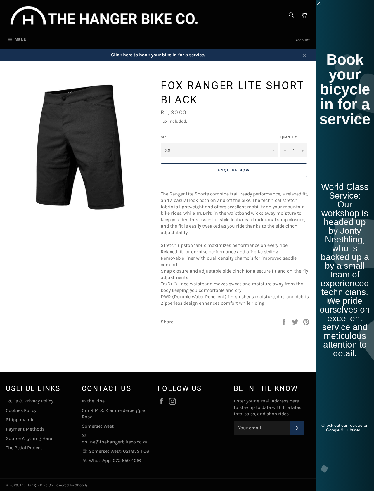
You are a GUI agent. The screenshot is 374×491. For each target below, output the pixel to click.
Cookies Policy (21, 410)
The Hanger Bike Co (36, 485)
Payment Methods (25, 429)
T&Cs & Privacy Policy (29, 401)
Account (302, 40)
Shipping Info (20, 419)
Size (165, 137)
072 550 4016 (127, 460)
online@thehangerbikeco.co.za (115, 442)
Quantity (288, 137)
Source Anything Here (29, 438)
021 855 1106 (136, 451)
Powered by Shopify (71, 485)
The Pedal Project (24, 447)
